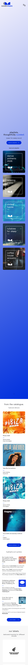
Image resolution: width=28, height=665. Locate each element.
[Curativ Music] (7, 4)
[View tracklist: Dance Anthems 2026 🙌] (14, 162)
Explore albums (13, 545)
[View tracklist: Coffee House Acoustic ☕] (14, 259)
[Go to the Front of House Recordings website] (14, 651)
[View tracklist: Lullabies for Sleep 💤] (14, 234)
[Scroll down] (14, 393)
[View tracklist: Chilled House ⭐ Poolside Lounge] (14, 210)
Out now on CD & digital (8, 484)
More (14, 433)
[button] (24, 5)
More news (13, 619)
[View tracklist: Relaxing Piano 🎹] (14, 186)
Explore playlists (12, 142)
